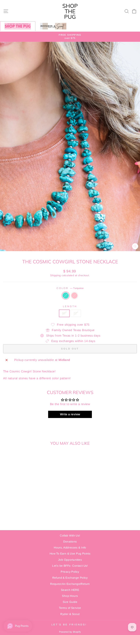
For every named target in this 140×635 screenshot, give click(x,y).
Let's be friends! (69, 624)
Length (70, 306)
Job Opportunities (70, 559)
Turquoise (65, 295)
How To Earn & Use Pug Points (70, 553)
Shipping (55, 275)
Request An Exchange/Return (70, 583)
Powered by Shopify (70, 632)
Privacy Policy (70, 571)
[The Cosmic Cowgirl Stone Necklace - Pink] (31, 517)
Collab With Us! (70, 535)
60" (64, 313)
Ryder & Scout (69, 614)
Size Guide (70, 601)
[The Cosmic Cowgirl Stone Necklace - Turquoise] (26, 517)
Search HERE (70, 589)
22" (75, 313)
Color (70, 288)
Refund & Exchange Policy (70, 577)
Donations (70, 541)
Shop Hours (70, 595)
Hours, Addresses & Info (70, 547)
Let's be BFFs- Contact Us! (70, 565)
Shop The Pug (70, 11)
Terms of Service (70, 607)
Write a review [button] (70, 414)
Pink (74, 295)
